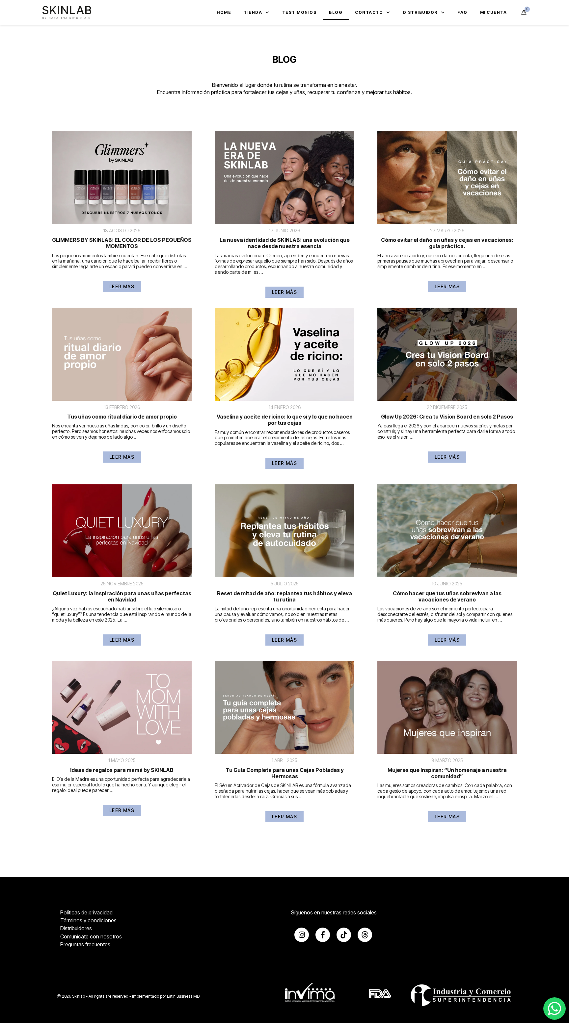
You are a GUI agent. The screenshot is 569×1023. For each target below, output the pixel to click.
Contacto (369, 12)
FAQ (462, 12)
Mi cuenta (493, 12)
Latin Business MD (183, 996)
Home (224, 12)
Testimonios (299, 12)
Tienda (253, 12)
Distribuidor (420, 12)
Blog (335, 12)
